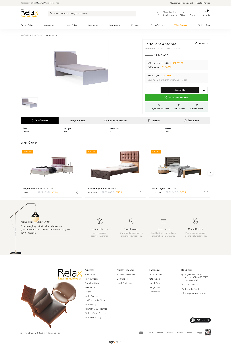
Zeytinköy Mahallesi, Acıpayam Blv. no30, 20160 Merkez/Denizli (196, 277)
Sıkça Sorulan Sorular (126, 274)
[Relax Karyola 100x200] (179, 166)
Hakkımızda (90, 287)
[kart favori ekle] (77, 192)
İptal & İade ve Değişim (95, 300)
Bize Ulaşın (186, 270)
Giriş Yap (183, 15)
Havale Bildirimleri (124, 283)
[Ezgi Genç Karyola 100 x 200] (51, 166)
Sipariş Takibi (188, 3)
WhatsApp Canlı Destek (179, 97)
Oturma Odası (155, 274)
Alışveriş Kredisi (91, 279)
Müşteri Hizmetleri (125, 270)
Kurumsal (89, 270)
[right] (210, 173)
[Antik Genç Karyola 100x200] (115, 166)
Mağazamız (175, 3)
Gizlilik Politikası (91, 296)
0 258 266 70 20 (192, 284)
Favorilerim (195, 15)
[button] (27, 25)
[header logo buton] (29, 13)
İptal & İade (193, 120)
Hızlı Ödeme (90, 274)
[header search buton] (50, 13)
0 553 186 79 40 (192, 289)
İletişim (88, 291)
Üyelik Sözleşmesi (92, 304)
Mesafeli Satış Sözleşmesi (96, 309)
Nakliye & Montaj (77, 120)
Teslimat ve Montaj (93, 317)
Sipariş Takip (122, 279)
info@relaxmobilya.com (196, 293)
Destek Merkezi (203, 3)
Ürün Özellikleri (41, 120)
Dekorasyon (154, 291)
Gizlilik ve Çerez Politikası (96, 313)
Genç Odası (154, 287)
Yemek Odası (155, 283)
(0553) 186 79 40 (170, 15)
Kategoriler (154, 270)
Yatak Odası (154, 279)
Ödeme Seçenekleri (178, 80)
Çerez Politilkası (92, 283)
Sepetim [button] (206, 13)
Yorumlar (156, 120)
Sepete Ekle (179, 90)
